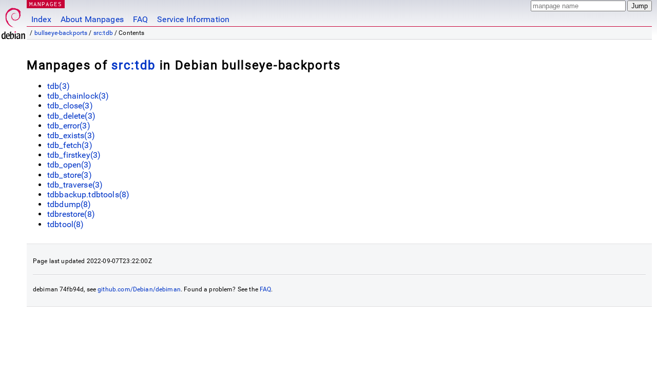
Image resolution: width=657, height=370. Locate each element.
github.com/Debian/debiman (139, 289)
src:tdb (103, 32)
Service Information (193, 19)
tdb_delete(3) (71, 116)
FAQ (140, 19)
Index (41, 19)
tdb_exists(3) (71, 135)
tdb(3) (58, 86)
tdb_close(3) (70, 105)
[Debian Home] (13, 21)
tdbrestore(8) (71, 214)
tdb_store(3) (69, 175)
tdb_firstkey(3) (74, 155)
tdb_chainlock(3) (78, 96)
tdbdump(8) (69, 204)
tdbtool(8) (65, 224)
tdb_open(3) (69, 165)
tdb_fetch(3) (69, 145)
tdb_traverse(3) (75, 185)
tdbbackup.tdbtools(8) (88, 194)
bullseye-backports (61, 32)
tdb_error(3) (68, 126)
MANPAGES (45, 4)
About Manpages (92, 19)
